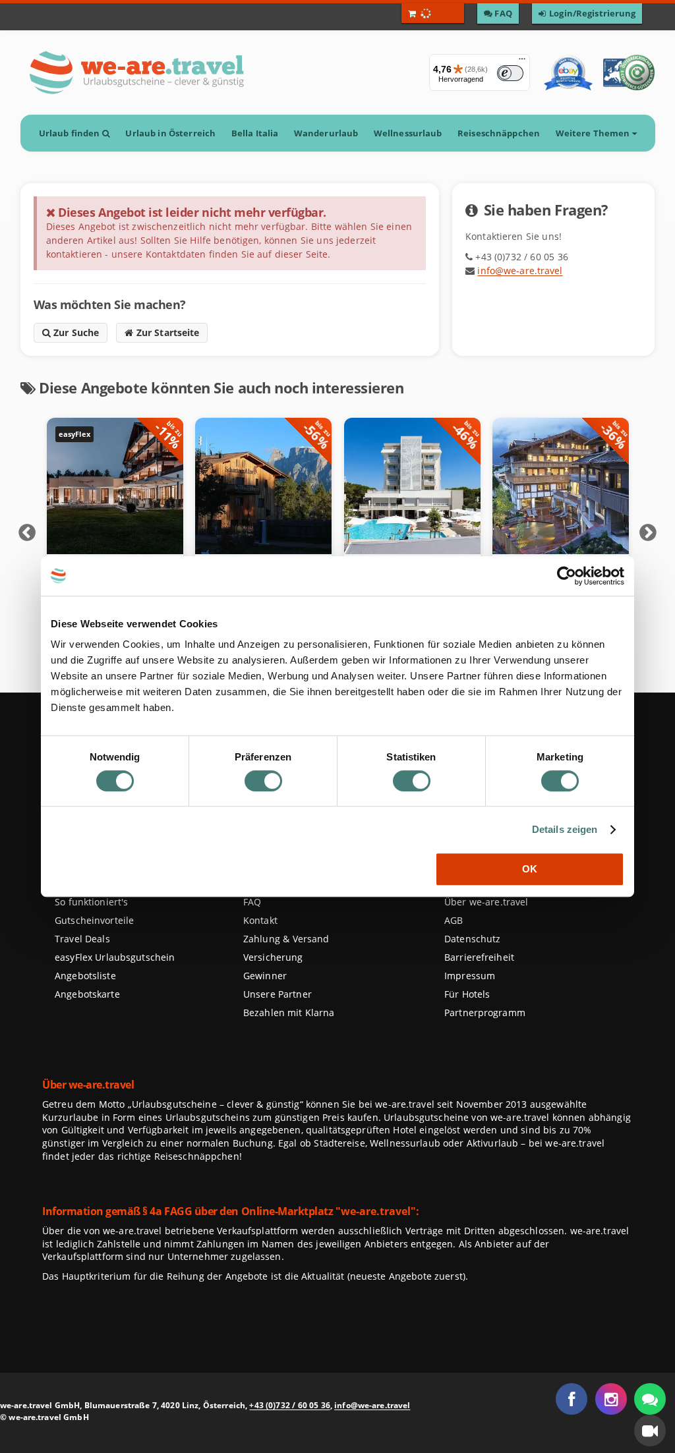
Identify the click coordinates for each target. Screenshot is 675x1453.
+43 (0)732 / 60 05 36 (289, 1405)
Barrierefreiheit (479, 957)
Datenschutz (472, 938)
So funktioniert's (91, 902)
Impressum (469, 975)
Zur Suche (75, 332)
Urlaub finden (70, 133)
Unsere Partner (277, 994)
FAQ (252, 902)
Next (648, 533)
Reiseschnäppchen (498, 133)
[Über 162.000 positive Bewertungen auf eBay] (568, 72)
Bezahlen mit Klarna (289, 1012)
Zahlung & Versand (286, 938)
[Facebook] (571, 1399)
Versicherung (273, 957)
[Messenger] (650, 1399)
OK (529, 868)
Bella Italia (254, 133)
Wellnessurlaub (408, 133)
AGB (453, 920)
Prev (27, 533)
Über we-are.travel (486, 902)
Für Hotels (467, 994)
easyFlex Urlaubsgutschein (115, 957)
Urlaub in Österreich (170, 133)
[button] (650, 1430)
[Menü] (522, 62)
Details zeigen (565, 829)
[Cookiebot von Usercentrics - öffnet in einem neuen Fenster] (566, 576)
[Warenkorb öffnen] (432, 13)
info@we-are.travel (519, 270)
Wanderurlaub (326, 133)
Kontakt (260, 920)
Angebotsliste (85, 975)
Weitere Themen (593, 133)
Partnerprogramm (484, 1012)
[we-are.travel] (136, 72)
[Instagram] (611, 1399)
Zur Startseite (166, 332)
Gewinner (265, 975)
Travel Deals (82, 938)
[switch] (263, 780)
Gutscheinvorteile (94, 920)
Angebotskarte (87, 994)
